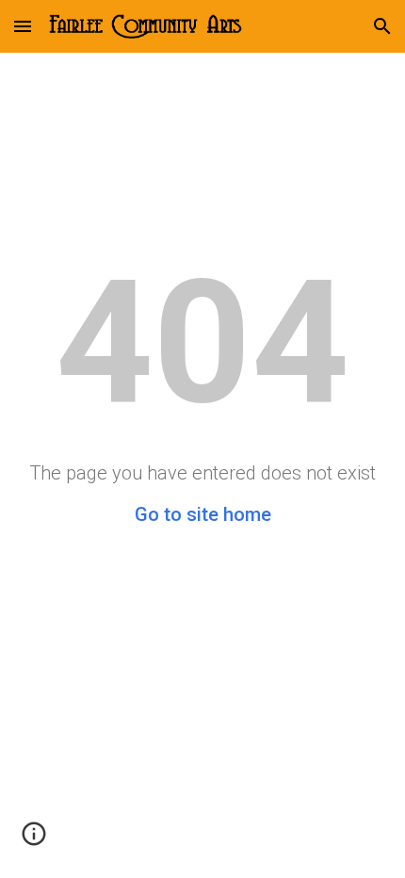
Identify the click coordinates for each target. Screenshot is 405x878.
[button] (22, 26)
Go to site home (203, 514)
